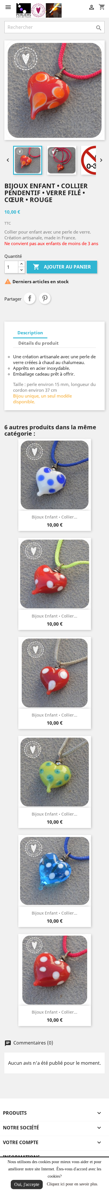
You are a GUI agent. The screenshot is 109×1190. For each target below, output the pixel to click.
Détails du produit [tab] (38, 343)
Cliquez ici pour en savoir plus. (72, 1184)
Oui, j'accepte (26, 1184)
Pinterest (45, 298)
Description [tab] (30, 332)
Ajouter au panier (62, 266)
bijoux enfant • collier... (54, 517)
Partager (29, 298)
